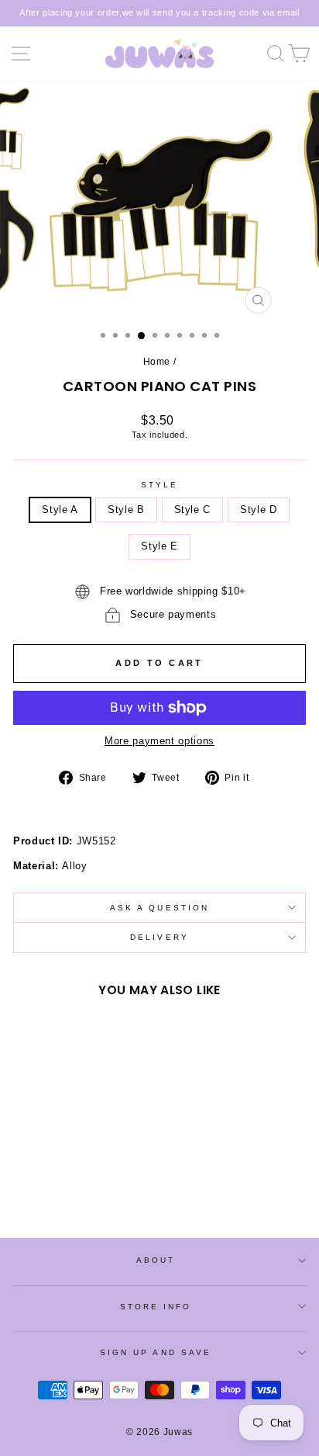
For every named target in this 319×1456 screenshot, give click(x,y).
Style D (258, 509)
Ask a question (159, 907)
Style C (192, 509)
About (155, 1260)
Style (159, 484)
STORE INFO (156, 1306)
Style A (60, 509)
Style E (159, 546)
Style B (126, 509)
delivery (159, 937)
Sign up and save (155, 1352)
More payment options (159, 741)
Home (157, 361)
